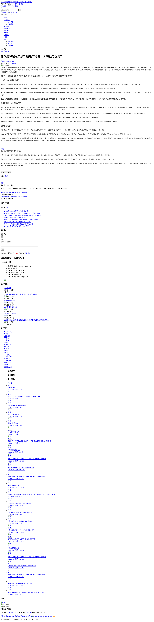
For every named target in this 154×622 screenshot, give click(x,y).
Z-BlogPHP (28, 612)
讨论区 (6, 35)
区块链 (7, 344)
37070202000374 (48, 616)
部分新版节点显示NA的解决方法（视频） (17, 222)
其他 (5, 39)
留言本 (10, 43)
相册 (5, 37)
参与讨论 (27, 253)
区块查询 (11, 41)
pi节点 (7, 358)
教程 (7, 346)
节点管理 (23, 2)
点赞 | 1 (9, 172)
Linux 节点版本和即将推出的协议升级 (16, 211)
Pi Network (8, 331)
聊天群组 (17, 2)
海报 (2, 183)
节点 (6, 176)
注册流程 (11, 24)
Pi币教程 (7, 26)
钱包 (7, 350)
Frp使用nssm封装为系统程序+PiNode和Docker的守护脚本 (22, 213)
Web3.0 (7, 354)
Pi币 (7, 334)
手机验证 (8, 360)
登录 (22, 4)
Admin (12, 61)
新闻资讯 (7, 28)
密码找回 (8, 367)
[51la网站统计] (54, 616)
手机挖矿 (8, 356)
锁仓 (7, 352)
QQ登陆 (14, 4)
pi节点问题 (7, 288)
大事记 (6, 33)
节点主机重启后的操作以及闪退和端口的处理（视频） (21, 219)
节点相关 (7, 30)
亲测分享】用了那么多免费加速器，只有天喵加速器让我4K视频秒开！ (26, 320)
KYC (7, 348)
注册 (18, 4)
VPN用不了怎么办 (10, 313)
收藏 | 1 (3, 172)
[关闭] (3, 602)
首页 (5, 18)
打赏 (2, 179)
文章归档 (11, 45)
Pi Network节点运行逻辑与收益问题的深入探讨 (19, 224)
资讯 (7, 336)
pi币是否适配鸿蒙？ (10, 300)
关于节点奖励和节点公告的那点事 (15, 217)
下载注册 (7, 20)
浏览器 (7, 365)
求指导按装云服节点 (10, 307)
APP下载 (10, 22)
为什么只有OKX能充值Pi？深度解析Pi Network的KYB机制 (22, 215)
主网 (7, 340)
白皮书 (7, 362)
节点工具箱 (4, 2)
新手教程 (29, 2)
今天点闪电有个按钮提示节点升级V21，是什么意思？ (21, 294)
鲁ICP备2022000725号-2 (24, 616)
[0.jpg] (3, 149)
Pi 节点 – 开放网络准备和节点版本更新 (16, 226)
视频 (7, 342)
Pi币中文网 (12, 612)
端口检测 (11, 2)
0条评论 (14, 63)
